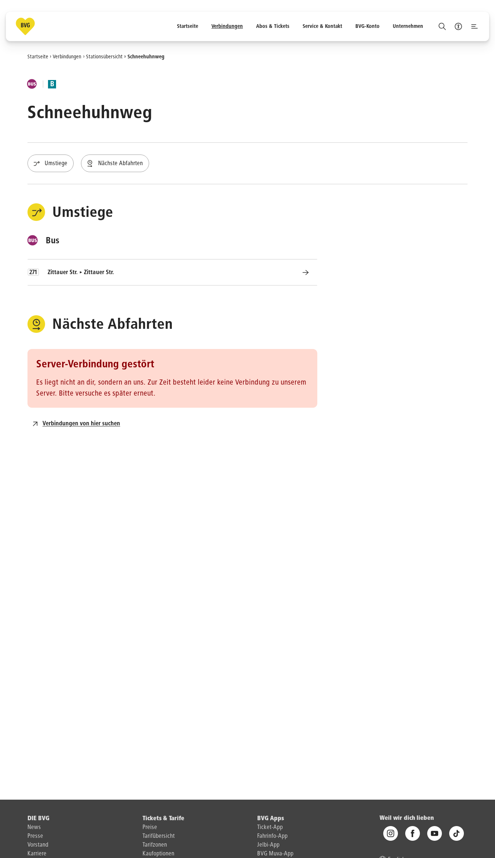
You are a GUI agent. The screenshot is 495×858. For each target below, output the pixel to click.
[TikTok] (456, 833)
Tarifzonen (155, 845)
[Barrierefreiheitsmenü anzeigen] (458, 26)
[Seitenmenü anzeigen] (474, 26)
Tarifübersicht (159, 836)
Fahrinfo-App (272, 836)
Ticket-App (270, 827)
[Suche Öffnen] (442, 26)
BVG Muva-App (275, 854)
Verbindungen (67, 56)
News (34, 827)
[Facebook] (412, 833)
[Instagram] (390, 833)
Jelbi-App (268, 845)
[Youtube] (434, 833)
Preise (150, 827)
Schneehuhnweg (146, 56)
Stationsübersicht (104, 56)
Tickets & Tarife (163, 819)
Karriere (37, 854)
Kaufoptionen (158, 854)
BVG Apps (270, 819)
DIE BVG (38, 819)
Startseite (37, 56)
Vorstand (37, 845)
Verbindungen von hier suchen (81, 424)
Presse (35, 836)
